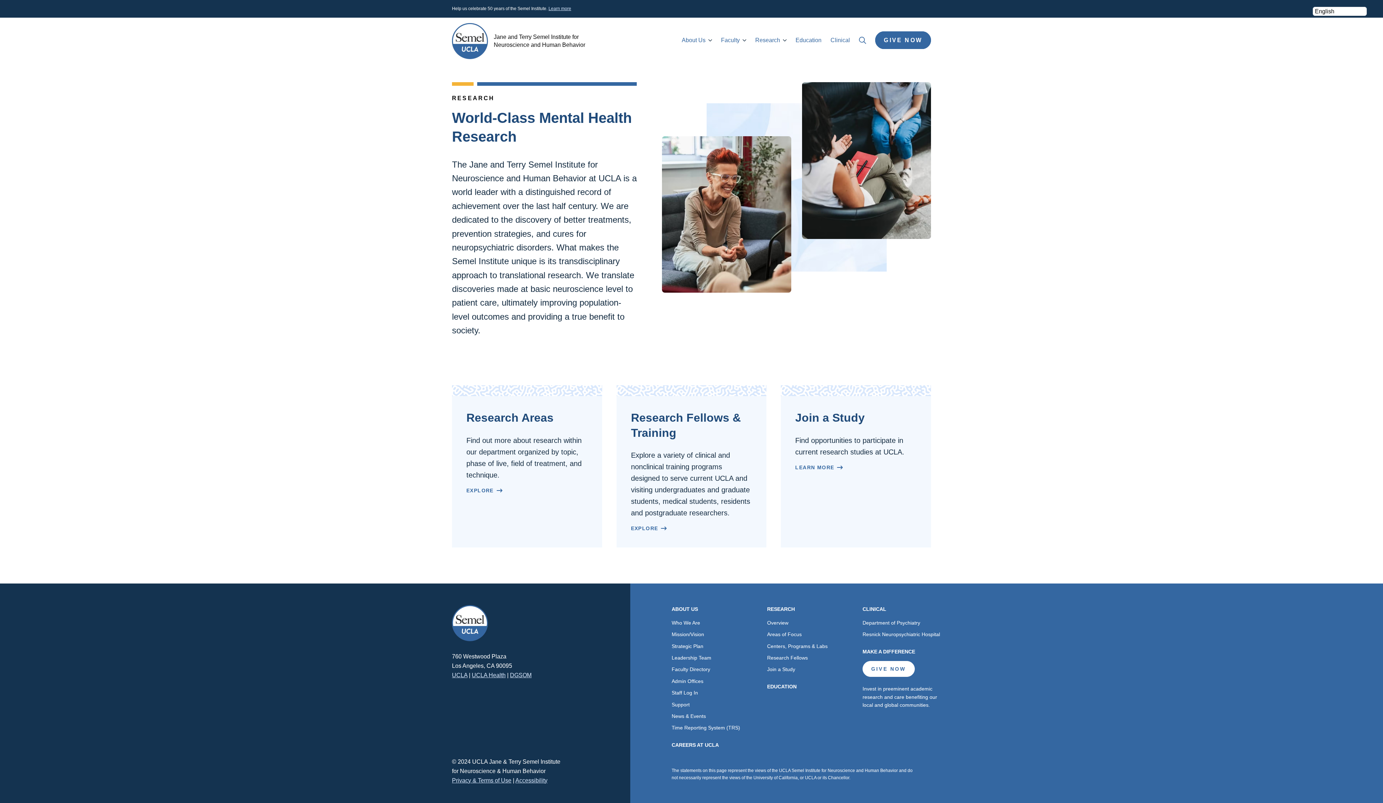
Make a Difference (889, 652)
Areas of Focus (784, 634)
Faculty (730, 40)
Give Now (903, 40)
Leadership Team (691, 658)
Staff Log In (685, 693)
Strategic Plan (687, 646)
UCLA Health (489, 675)
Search (862, 40)
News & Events (689, 716)
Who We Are (686, 623)
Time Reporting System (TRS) (706, 728)
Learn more (560, 8)
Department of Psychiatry (891, 623)
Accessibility (531, 780)
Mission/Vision (688, 634)
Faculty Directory (691, 669)
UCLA (459, 675)
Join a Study (781, 669)
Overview (777, 623)
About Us (694, 40)
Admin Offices (687, 681)
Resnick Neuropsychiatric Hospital (901, 634)
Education (809, 40)
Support (681, 704)
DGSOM (521, 675)
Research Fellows (787, 658)
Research (767, 40)
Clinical (840, 40)
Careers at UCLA (695, 745)
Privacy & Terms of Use (481, 780)
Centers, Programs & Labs (797, 646)
